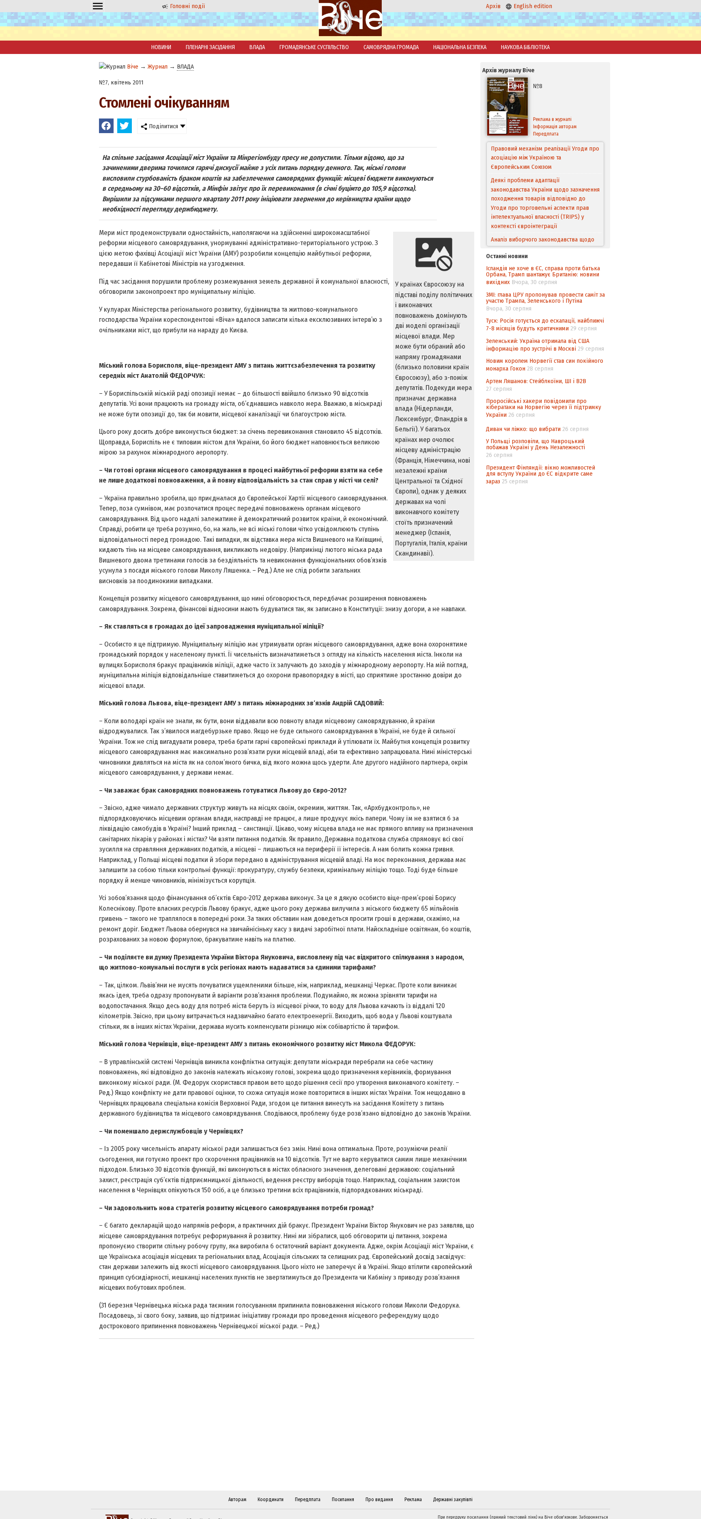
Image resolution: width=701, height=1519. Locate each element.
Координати (271, 1499)
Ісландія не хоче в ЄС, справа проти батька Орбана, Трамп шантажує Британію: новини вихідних (543, 275)
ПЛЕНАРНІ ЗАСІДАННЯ (210, 47)
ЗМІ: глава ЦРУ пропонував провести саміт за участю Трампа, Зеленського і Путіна (545, 297)
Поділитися (162, 126)
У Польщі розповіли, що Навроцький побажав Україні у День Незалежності (535, 444)
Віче (132, 66)
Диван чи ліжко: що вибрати (523, 429)
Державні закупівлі (453, 1499)
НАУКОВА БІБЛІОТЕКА (525, 47)
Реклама (413, 1499)
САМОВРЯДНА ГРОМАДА (391, 47)
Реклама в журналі (552, 119)
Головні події (186, 6)
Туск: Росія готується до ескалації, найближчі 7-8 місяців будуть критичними (545, 324)
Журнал (158, 66)
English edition (532, 6)
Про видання (379, 1499)
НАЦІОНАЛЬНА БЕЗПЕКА (459, 47)
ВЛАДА (257, 47)
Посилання (343, 1499)
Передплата (546, 134)
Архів (493, 6)
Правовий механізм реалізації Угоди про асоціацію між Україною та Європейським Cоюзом (545, 157)
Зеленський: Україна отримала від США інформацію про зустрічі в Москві (537, 344)
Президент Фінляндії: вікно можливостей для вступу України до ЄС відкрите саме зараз (540, 474)
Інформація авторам (554, 126)
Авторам (237, 1499)
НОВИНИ (161, 47)
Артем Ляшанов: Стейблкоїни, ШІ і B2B (536, 381)
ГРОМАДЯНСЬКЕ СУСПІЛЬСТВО (314, 47)
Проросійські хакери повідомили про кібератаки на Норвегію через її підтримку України (543, 407)
